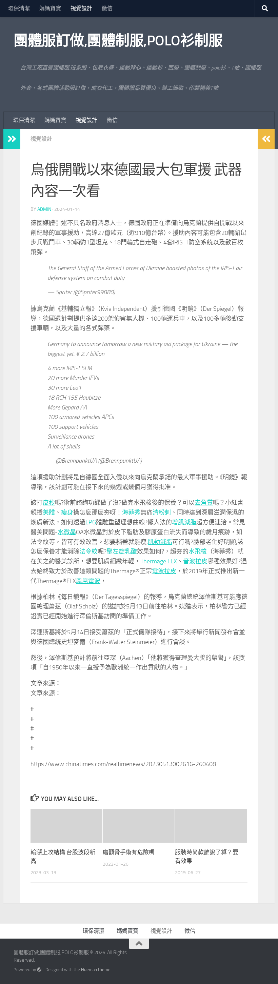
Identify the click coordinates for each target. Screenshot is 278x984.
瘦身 (67, 512)
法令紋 (88, 551)
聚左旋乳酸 (121, 551)
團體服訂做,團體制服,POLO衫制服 (118, 40)
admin (44, 209)
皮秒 (49, 502)
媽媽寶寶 (50, 8)
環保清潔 (19, 8)
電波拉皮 (164, 571)
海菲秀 (131, 512)
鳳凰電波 (88, 581)
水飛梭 (197, 551)
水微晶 (67, 532)
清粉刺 (162, 512)
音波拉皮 (195, 561)
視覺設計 (81, 8)
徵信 (107, 8)
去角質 (204, 502)
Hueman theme (96, 969)
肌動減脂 (160, 542)
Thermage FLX (158, 561)
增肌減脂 (184, 522)
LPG (90, 522)
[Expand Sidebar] (11, 139)
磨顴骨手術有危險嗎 (129, 852)
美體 (49, 512)
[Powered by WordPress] (39, 969)
